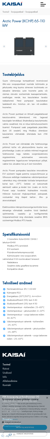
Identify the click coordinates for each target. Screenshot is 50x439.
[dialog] (25, 417)
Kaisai (6, 368)
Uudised (7, 372)
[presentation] (4, 46)
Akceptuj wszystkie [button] (25, 427)
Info (5, 377)
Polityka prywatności (10, 419)
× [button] (47, 398)
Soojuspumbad (17, 12)
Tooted (6, 12)
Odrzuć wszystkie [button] (25, 434)
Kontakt (7, 385)
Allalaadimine (10, 381)
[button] (25, 422)
